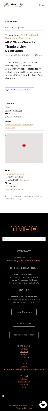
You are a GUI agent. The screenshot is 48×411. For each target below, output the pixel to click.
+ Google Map (24, 180)
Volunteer (24, 384)
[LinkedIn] (27, 229)
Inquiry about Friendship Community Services (24, 369)
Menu (42, 5)
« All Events (11, 21)
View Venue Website (14, 189)
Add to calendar (20, 90)
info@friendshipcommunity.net (27, 260)
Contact (24, 349)
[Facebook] (13, 229)
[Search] (42, 239)
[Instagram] (21, 229)
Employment (24, 357)
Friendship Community (15, 174)
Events (24, 354)
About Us (24, 352)
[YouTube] (34, 229)
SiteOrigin (28, 408)
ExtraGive (8, 199)
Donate (24, 379)
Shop (24, 387)
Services (24, 366)
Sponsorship (24, 382)
